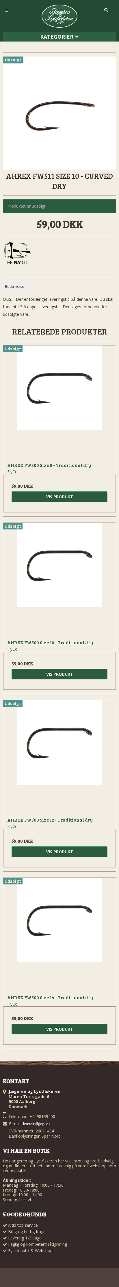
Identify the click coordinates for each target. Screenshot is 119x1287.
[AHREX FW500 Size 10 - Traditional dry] (59, 579)
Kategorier (57, 36)
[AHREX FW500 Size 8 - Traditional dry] (59, 401)
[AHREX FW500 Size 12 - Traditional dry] (59, 756)
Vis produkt (59, 496)
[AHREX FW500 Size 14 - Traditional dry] (59, 934)
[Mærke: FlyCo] (17, 253)
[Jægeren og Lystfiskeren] (59, 16)
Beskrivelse (14, 286)
